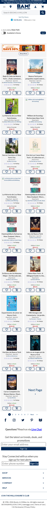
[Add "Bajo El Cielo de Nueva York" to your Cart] (17, 93)
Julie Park (30, 200)
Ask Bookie (18, 20)
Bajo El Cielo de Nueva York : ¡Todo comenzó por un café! (12, 77)
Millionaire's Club (29, 20)
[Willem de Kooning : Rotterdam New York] (35, 106)
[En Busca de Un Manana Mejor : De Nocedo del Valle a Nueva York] (11, 264)
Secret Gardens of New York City (11, 156)
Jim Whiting (17, 122)
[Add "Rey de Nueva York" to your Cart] (40, 251)
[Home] (23, 6)
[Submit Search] (42, 12)
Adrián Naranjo (8, 82)
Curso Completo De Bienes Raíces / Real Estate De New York (12, 392)
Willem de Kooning (36, 122)
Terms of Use (40, 504)
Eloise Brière (36, 279)
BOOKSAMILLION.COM (11, 504)
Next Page (35, 391)
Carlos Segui (36, 82)
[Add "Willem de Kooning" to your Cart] (40, 132)
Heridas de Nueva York (12, 352)
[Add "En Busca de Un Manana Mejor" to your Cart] (17, 290)
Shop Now (23, 53)
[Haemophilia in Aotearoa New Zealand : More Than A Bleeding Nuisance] (35, 185)
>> (37, 414)
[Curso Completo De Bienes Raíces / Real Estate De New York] (11, 382)
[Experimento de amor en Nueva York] (11, 303)
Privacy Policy (29, 507)
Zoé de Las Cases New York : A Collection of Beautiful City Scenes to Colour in (35, 156)
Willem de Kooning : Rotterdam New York (35, 117)
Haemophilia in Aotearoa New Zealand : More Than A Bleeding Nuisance (35, 195)
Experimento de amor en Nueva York (12, 314)
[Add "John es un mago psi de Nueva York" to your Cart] (40, 369)
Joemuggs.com (27, 504)
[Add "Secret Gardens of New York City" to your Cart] (17, 172)
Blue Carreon (13, 161)
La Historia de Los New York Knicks (11, 117)
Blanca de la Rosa (12, 279)
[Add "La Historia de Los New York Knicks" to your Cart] (17, 132)
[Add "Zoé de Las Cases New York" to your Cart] (40, 172)
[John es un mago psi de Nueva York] (35, 343)
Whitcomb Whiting (12, 200)
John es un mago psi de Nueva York (35, 353)
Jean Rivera (12, 398)
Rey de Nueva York (35, 234)
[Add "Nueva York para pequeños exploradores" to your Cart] (40, 93)
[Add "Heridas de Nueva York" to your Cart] (17, 369)
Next (32, 414)
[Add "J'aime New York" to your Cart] (40, 290)
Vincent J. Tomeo (36, 319)
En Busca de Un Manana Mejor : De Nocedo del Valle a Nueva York (11, 274)
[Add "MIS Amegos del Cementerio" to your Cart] (40, 329)
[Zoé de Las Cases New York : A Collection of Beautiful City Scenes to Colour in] (35, 146)
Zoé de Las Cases (36, 161)
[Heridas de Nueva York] (11, 343)
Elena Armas (12, 319)
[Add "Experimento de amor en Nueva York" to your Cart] (17, 329)
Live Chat (36, 429)
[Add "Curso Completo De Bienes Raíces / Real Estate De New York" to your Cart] (17, 408)
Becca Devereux (36, 237)
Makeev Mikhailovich (36, 358)
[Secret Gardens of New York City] (12, 146)
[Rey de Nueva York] (35, 224)
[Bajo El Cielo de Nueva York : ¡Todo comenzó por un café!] (11, 67)
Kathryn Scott (37, 200)
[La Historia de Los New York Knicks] (12, 106)
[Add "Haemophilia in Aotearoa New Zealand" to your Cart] (40, 211)
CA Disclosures (17, 507)
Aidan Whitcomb (9, 122)
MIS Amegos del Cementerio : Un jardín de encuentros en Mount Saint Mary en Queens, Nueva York (35, 314)
